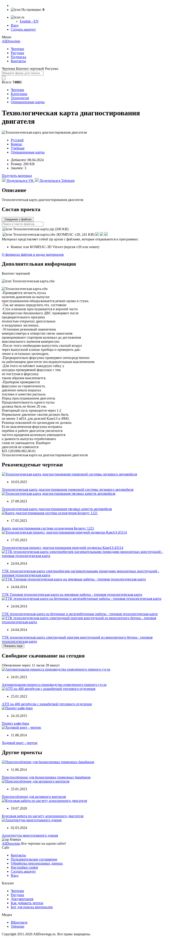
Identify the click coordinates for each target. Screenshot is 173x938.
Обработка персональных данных (37, 863)
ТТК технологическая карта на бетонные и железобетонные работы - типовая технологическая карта (80, 614)
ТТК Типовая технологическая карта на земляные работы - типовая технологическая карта (72, 594)
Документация (22, 899)
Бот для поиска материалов (32, 907)
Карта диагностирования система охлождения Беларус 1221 (48, 528)
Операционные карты (28, 102)
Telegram (17, 926)
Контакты (18, 61)
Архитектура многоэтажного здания (30, 835)
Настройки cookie (24, 867)
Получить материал (17, 176)
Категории (19, 94)
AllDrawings (11, 41)
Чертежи (17, 49)
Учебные (18, 148)
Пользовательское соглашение (34, 859)
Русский (17, 140)
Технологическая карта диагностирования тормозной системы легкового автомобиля (67, 489)
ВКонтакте (19, 922)
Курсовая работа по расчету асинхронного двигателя (42, 816)
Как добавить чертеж (27, 903)
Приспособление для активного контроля (34, 797)
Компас (16, 144)
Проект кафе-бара (15, 723)
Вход (14, 25)
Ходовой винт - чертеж (19, 743)
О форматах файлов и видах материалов (33, 254)
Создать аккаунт (23, 29)
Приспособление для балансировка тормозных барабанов (46, 777)
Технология (20, 98)
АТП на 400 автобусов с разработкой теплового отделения (47, 704)
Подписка (18, 57)
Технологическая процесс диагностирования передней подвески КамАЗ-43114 (62, 548)
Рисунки (17, 53)
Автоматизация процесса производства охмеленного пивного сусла (54, 685)
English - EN (29, 21)
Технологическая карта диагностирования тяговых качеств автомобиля (57, 509)
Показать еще (13, 646)
